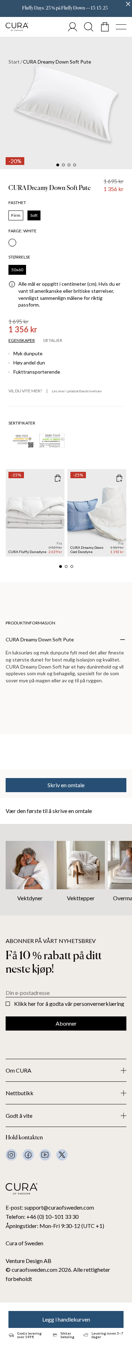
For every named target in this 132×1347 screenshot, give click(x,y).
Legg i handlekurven (66, 1319)
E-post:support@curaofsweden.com (50, 1207)
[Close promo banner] (128, 4)
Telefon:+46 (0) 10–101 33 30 (42, 1216)
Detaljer (52, 340)
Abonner (66, 1023)
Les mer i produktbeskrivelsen (77, 391)
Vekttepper (81, 898)
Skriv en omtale (66, 785)
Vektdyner (30, 898)
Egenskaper (21, 340)
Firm (15, 215)
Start (14, 61)
